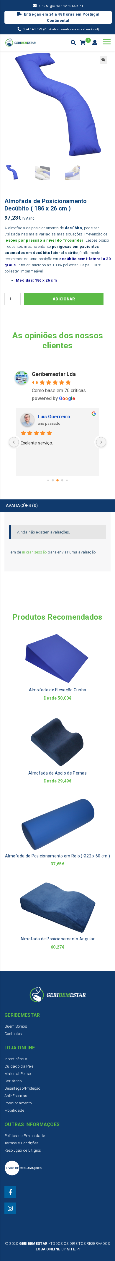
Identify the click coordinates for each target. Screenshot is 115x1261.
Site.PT (74, 1249)
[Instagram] (10, 1208)
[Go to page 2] (57, 480)
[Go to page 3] (62, 480)
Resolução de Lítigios (22, 1150)
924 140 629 (33, 29)
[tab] (57, 505)
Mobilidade (14, 1110)
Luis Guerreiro (54, 416)
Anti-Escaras (15, 1095)
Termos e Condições (21, 1143)
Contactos (13, 1033)
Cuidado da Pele (19, 1066)
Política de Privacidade (24, 1135)
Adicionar (64, 299)
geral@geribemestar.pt (61, 6)
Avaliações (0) (22, 505)
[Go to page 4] (67, 480)
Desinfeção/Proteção (22, 1088)
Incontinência (15, 1059)
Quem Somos (15, 1026)
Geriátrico (13, 1081)
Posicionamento (18, 1103)
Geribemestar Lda (54, 374)
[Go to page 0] (48, 480)
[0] (83, 43)
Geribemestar (33, 1244)
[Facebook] (10, 1192)
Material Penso (17, 1073)
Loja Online (48, 1249)
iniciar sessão (34, 552)
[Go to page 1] (53, 480)
